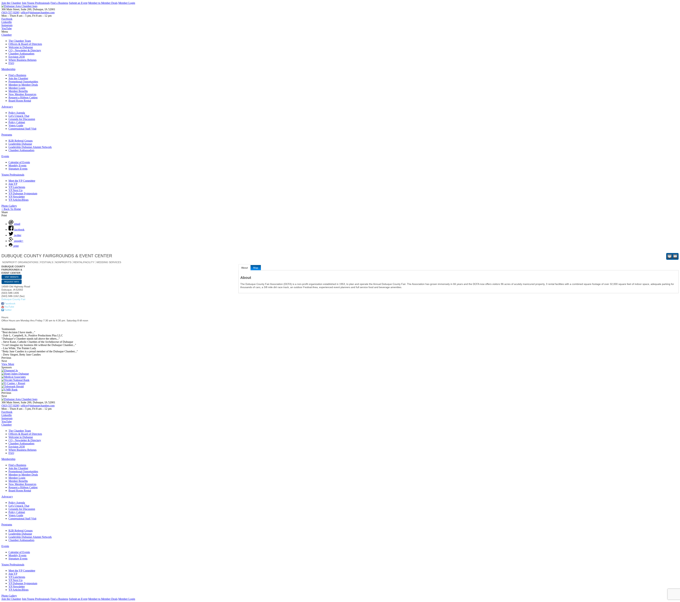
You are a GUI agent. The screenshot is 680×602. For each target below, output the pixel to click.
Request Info (11, 282)
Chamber (6, 34)
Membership (8, 69)
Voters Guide (15, 125)
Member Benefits (18, 91)
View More (7, 364)
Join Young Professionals (36, 2)
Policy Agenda (16, 112)
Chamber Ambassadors (21, 53)
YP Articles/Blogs (18, 199)
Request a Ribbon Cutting (23, 97)
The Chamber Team (19, 40)
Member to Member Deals (103, 2)
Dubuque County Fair (13, 299)
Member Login (126, 2)
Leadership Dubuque (20, 143)
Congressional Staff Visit (22, 128)
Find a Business (59, 2)
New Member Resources (22, 94)
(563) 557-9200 (10, 12)
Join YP (12, 183)
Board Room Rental (19, 100)
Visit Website (12, 277)
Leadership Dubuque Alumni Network (30, 147)
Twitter (8, 309)
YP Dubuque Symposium (22, 193)
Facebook (9, 303)
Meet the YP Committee (21, 180)
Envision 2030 (16, 56)
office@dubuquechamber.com (38, 12)
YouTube (9, 306)
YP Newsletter (16, 196)
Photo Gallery (9, 205)
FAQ (11, 63)
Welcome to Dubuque (20, 47)
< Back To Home (11, 209)
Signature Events (17, 168)
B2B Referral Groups (20, 140)
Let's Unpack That (18, 115)
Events (5, 156)
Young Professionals (12, 174)
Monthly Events (17, 165)
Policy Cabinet (16, 122)
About (244, 267)
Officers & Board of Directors (25, 44)
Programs (6, 134)
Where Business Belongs (22, 59)
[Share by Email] (675, 256)
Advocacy (7, 106)
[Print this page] (669, 256)
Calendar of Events (19, 162)
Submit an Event (78, 2)
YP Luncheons (16, 187)
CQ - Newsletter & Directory (24, 50)
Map (255, 267)
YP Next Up (15, 190)
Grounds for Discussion (21, 119)
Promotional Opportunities (23, 81)
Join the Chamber (11, 2)
